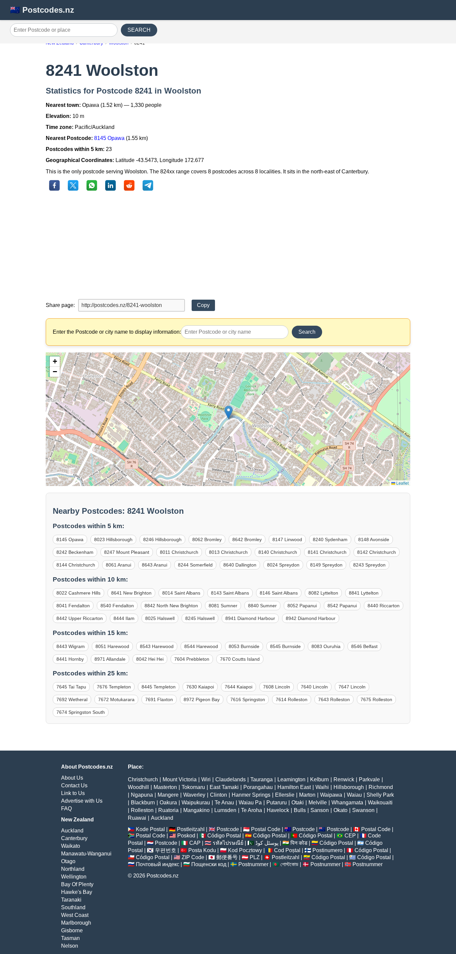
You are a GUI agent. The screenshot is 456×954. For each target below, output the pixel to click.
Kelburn (319, 779)
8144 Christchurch (75, 565)
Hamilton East (294, 787)
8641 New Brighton (131, 593)
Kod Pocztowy (245, 850)
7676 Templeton (114, 686)
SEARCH (139, 30)
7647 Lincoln (352, 686)
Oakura (168, 802)
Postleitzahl (191, 829)
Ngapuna (142, 795)
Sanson (319, 810)
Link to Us (73, 793)
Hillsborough (348, 787)
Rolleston (142, 810)
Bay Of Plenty (77, 884)
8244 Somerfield (195, 565)
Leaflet (402, 483)
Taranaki (71, 900)
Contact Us (74, 785)
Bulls (300, 810)
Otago (68, 861)
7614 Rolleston (291, 699)
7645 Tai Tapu (71, 686)
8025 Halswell (160, 618)
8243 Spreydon (369, 565)
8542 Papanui (342, 605)
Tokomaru (193, 787)
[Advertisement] (228, 245)
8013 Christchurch (228, 552)
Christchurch (143, 779)
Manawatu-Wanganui (86, 853)
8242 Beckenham (74, 552)
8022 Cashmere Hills (78, 593)
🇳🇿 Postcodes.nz (42, 9)
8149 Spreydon (326, 565)
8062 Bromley (207, 539)
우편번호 (165, 850)
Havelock (278, 810)
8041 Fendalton (73, 605)
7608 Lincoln (276, 686)
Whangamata (347, 802)
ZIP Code (193, 857)
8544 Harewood (201, 646)
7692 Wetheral (71, 699)
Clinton (218, 795)
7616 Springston (247, 699)
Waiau (354, 795)
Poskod (186, 835)
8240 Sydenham (330, 539)
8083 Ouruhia (325, 646)
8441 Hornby (70, 659)
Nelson (69, 946)
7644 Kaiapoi (238, 686)
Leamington (291, 779)
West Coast (74, 915)
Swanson (363, 810)
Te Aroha (251, 810)
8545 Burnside (285, 646)
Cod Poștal (287, 850)
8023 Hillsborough (113, 539)
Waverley (194, 795)
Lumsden (225, 810)
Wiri (206, 779)
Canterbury (74, 838)
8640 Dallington (239, 565)
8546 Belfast (364, 646)
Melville (317, 802)
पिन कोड (298, 843)
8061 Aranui (118, 565)
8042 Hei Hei (150, 659)
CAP (195, 843)
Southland (73, 907)
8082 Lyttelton (323, 593)
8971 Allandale (110, 659)
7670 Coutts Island (240, 659)
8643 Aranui (154, 565)
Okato (340, 810)
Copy (203, 305)
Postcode (228, 829)
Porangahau (258, 787)
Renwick (343, 779)
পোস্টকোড (289, 864)
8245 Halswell (200, 618)
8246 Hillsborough (162, 539)
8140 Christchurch (277, 552)
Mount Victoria (180, 779)
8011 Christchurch (179, 552)
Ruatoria (168, 810)
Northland (72, 869)
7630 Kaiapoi (200, 686)
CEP (350, 835)
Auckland (72, 830)
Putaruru (276, 802)
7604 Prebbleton (191, 659)
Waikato (70, 846)
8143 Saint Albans (230, 593)
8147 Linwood (287, 539)
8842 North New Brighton (171, 605)
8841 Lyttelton (364, 593)
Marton (307, 795)
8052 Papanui (302, 605)
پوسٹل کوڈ (266, 843)
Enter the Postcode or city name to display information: (117, 332)
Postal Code (265, 829)
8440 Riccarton (384, 605)
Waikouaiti (380, 802)
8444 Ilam (124, 618)
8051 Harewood (112, 646)
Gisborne (72, 930)
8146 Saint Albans (279, 593)
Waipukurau (196, 802)
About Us (72, 778)
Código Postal (224, 835)
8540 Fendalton (117, 605)
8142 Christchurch (376, 552)
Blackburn (143, 802)
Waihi (322, 787)
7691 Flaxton (159, 699)
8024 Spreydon (283, 565)
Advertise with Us (81, 801)
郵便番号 (227, 857)
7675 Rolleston (376, 699)
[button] (228, 412)
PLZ (255, 857)
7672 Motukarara (116, 699)
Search (306, 332)
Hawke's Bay (76, 892)
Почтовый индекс (157, 864)
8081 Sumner (223, 605)
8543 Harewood (157, 646)
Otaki (297, 802)
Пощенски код (208, 864)
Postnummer (253, 864)
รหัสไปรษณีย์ (228, 843)
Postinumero (327, 850)
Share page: (60, 305)
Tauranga (261, 779)
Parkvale (369, 779)
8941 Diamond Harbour (250, 618)
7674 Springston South (80, 712)
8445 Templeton (159, 686)
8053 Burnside (244, 646)
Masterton (165, 787)
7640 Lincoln (314, 686)
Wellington (73, 877)
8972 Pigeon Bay (202, 699)
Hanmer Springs (251, 795)
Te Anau (224, 802)
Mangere (168, 795)
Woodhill (138, 787)
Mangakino (196, 810)
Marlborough (76, 923)
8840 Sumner (262, 605)
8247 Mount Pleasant (126, 552)
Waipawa (331, 795)
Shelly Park (380, 795)
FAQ (66, 808)
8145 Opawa (109, 138)
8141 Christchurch (327, 552)
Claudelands (230, 779)
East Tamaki (224, 787)
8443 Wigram (70, 646)
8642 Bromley (247, 539)
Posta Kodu (202, 850)
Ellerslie (284, 795)
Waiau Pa (250, 802)
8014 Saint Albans (181, 593)
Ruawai (137, 818)
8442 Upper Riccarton (79, 618)
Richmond (381, 787)
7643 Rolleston (334, 699)
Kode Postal (150, 829)
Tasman (70, 938)
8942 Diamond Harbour (310, 618)
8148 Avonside (373, 539)
